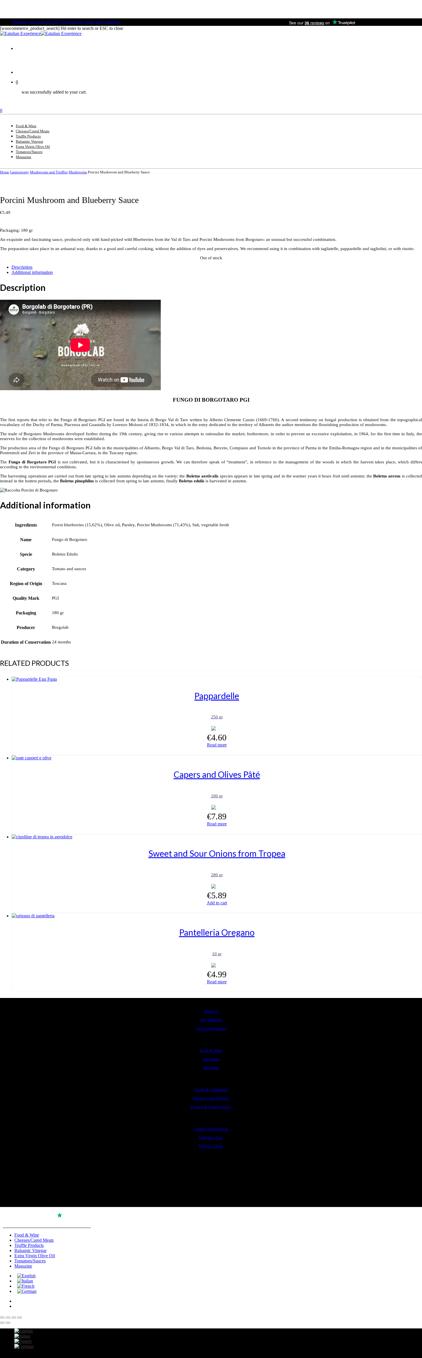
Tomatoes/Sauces (30, 1260)
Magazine (211, 1068)
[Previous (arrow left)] (2, 1323)
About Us (211, 1011)
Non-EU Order (211, 1146)
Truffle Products (29, 1245)
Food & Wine (211, 1051)
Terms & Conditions (211, 1090)
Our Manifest (211, 1020)
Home (4, 172)
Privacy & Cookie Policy (211, 1107)
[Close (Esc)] (19, 1317)
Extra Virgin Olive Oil (34, 1255)
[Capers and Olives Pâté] (31, 757)
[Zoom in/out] (2, 1317)
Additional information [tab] (32, 272)
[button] (217, 902)
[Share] (13, 1317)
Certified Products (211, 1028)
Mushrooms (78, 172)
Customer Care (211, 1137)
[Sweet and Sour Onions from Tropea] (42, 836)
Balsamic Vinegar (30, 1250)
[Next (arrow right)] (8, 1323)
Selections (211, 1059)
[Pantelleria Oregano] (33, 915)
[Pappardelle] (34, 679)
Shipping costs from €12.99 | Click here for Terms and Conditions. (66, 22)
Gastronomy (19, 172)
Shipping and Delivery (211, 1098)
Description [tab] (21, 267)
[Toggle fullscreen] (8, 1317)
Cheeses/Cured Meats (34, 1240)
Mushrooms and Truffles (49, 172)
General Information (211, 1129)
